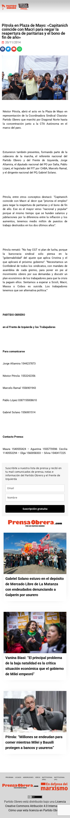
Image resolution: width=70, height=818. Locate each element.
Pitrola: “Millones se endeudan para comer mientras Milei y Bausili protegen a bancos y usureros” (33, 742)
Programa (9, 777)
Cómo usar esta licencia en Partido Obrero (35, 810)
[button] (2, 49)
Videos (37, 777)
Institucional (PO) (59, 778)
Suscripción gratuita (35, 508)
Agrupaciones (28, 777)
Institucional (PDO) (47, 778)
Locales (18, 777)
